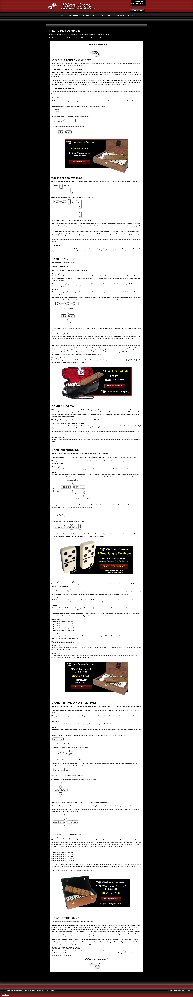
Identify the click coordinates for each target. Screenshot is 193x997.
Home (61, 15)
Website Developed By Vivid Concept (179, 990)
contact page (108, 953)
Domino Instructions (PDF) (104, 34)
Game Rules (98, 15)
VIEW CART (139, 10)
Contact (131, 15)
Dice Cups (5, 995)
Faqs (108, 15)
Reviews (86, 15)
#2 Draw (76, 38)
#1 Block (70, 38)
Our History (119, 15)
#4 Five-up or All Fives (96, 38)
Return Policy (50, 990)
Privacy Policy (40, 990)
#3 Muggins (84, 38)
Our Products (73, 15)
